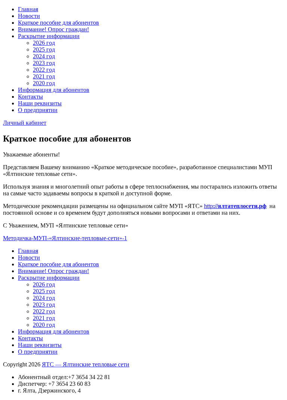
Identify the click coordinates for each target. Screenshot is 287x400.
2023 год (44, 63)
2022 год (44, 69)
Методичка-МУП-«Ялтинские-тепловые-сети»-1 (65, 238)
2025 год (44, 49)
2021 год (44, 76)
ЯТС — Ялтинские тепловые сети (85, 364)
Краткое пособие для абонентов (58, 22)
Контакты (30, 96)
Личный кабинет (24, 123)
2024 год (44, 56)
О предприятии (38, 110)
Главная (28, 9)
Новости (29, 16)
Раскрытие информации (49, 36)
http (235, 206)
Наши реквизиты (40, 103)
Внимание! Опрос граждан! (53, 29)
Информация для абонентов (53, 90)
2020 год (44, 83)
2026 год (44, 43)
